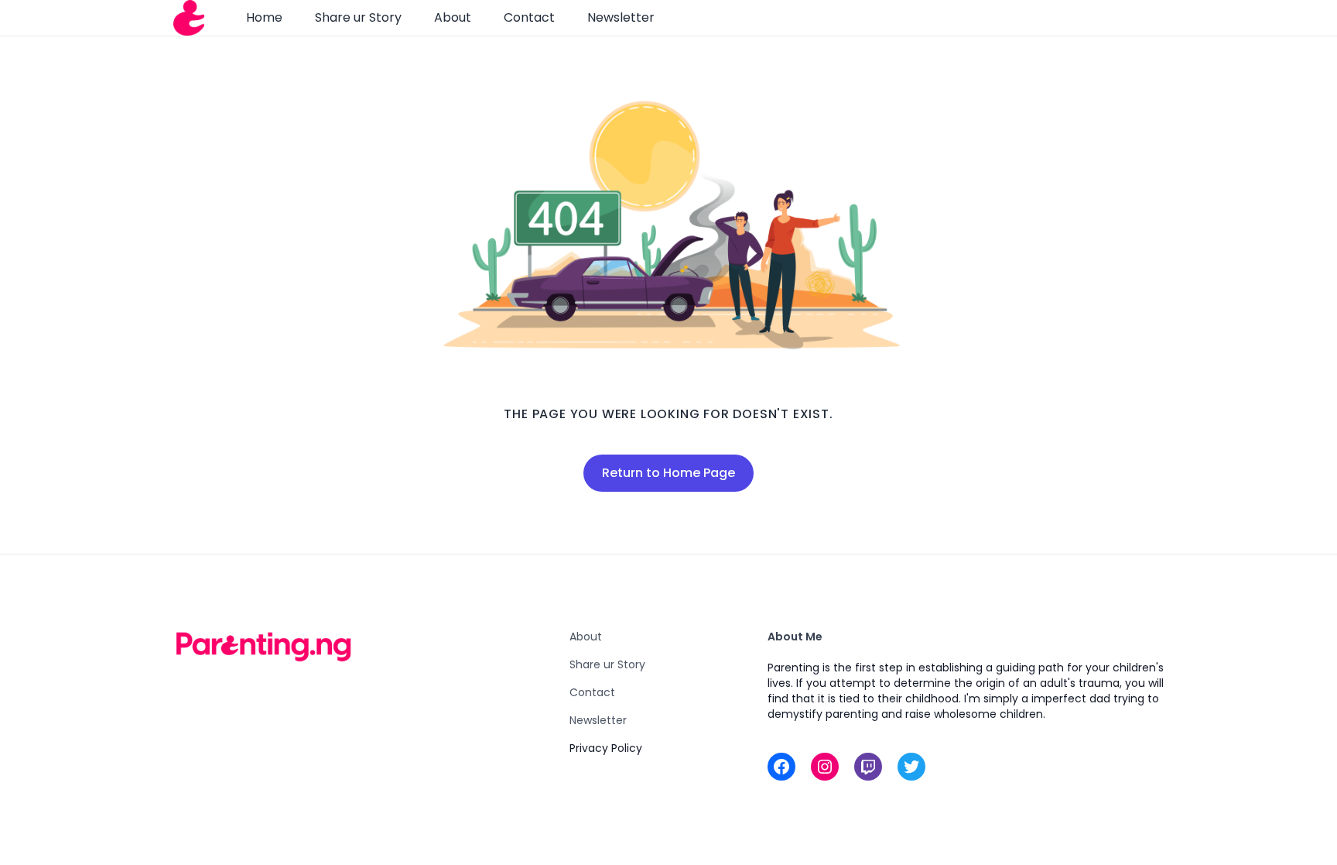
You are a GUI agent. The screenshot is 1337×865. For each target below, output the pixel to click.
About (452, 17)
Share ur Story (358, 17)
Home (264, 17)
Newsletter (621, 17)
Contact (529, 17)
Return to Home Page (668, 473)
